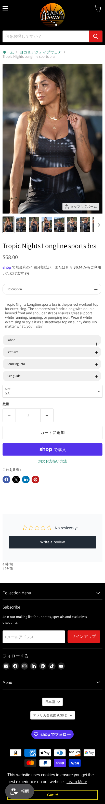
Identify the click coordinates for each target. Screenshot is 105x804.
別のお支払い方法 (52, 461)
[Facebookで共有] (6, 479)
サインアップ (84, 636)
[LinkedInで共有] (26, 479)
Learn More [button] (77, 782)
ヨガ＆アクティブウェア (41, 52)
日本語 (50, 702)
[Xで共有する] (16, 479)
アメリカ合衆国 (50, 715)
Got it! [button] (52, 795)
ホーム (8, 52)
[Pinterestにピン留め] (35, 479)
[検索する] (95, 36)
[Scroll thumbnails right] (98, 225)
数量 (6, 404)
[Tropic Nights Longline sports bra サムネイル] (8, 225)
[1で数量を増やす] (47, 415)
